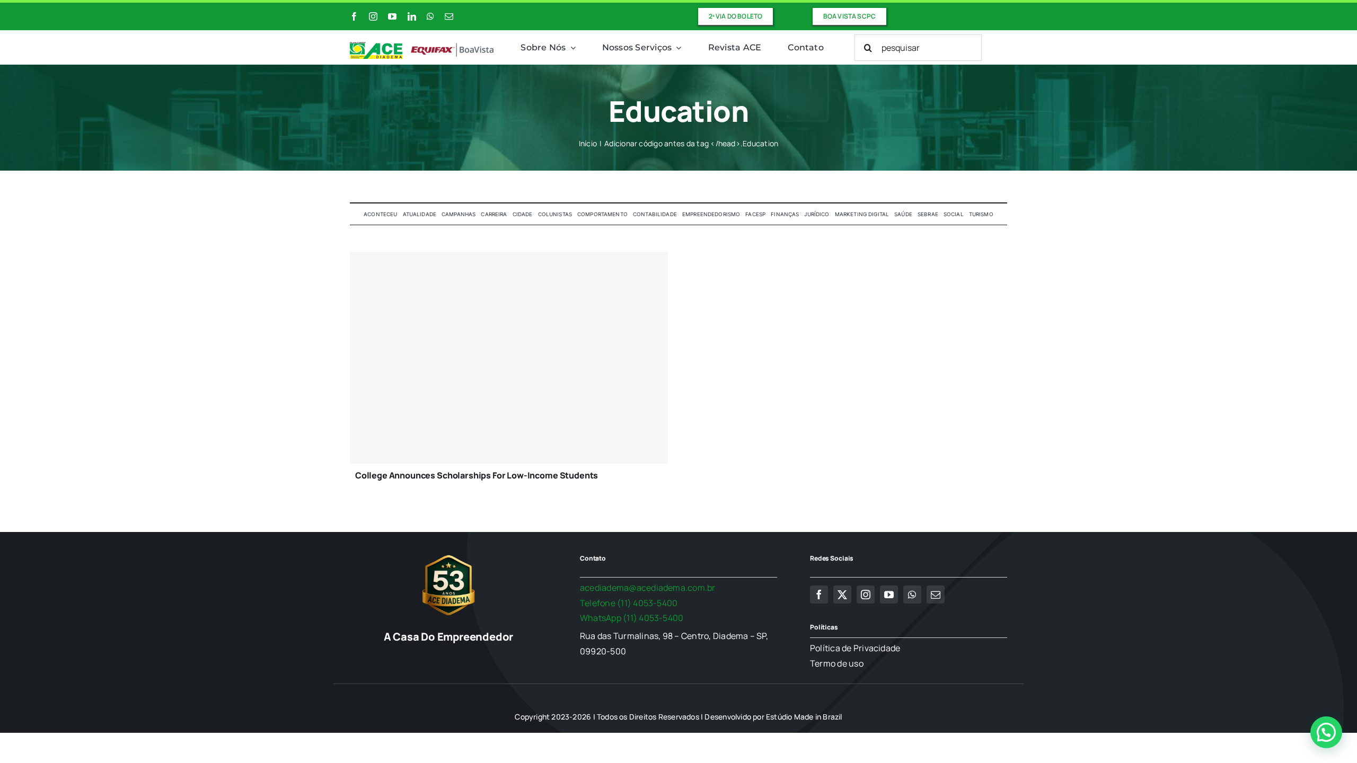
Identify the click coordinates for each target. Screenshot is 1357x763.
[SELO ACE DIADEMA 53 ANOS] (448, 555)
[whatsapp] (430, 16)
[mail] (449, 16)
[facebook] (354, 16)
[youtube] (392, 16)
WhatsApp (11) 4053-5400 (632, 618)
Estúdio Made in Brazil (804, 717)
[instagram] (373, 16)
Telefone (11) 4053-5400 (629, 603)
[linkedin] (412, 16)
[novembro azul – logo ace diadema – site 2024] (422, 46)
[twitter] (842, 594)
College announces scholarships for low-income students (476, 475)
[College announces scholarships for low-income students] (509, 358)
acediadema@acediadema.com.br (648, 587)
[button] (1326, 732)
